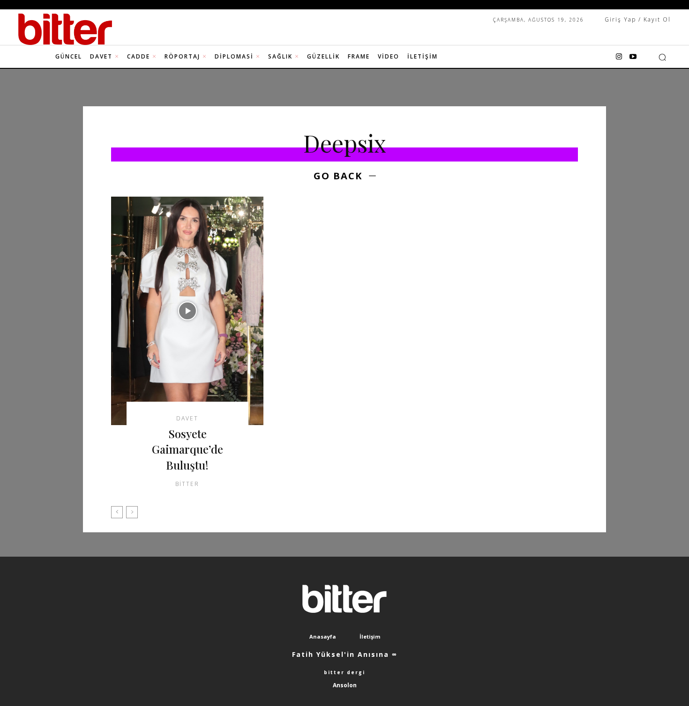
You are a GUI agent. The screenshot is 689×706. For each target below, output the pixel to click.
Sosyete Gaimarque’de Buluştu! (187, 449)
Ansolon (345, 685)
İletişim (369, 636)
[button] (662, 57)
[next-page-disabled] (132, 512)
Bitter (187, 484)
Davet (187, 418)
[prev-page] (117, 512)
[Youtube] (633, 57)
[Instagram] (619, 57)
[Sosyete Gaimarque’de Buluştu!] (187, 311)
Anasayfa (322, 636)
